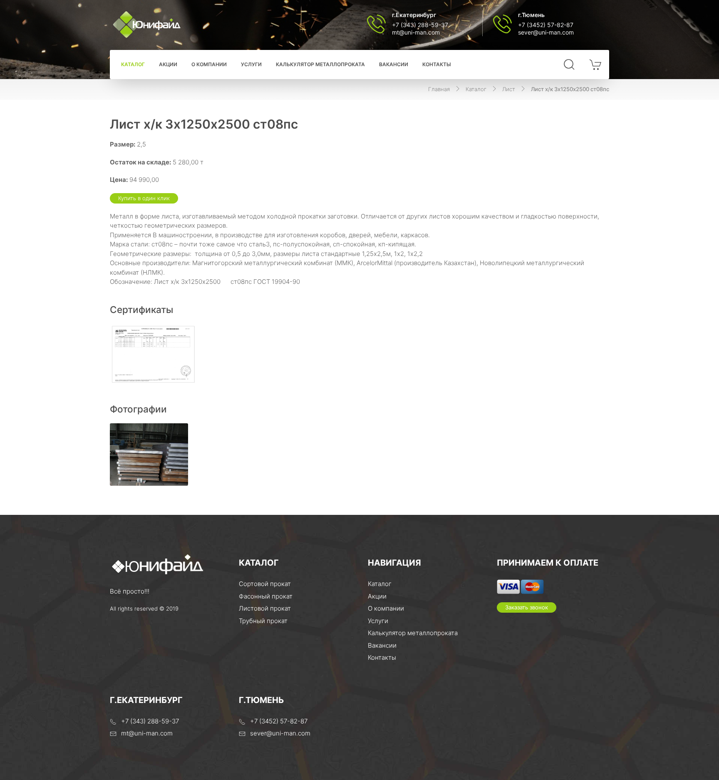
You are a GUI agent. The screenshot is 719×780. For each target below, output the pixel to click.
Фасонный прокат (266, 596)
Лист (508, 89)
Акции (168, 64)
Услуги (251, 64)
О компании (209, 64)
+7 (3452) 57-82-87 (545, 24)
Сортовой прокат (265, 584)
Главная (439, 89)
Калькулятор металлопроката (320, 64)
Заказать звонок (526, 607)
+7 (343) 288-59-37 (420, 24)
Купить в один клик (144, 198)
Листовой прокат (265, 608)
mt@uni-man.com (416, 32)
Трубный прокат (263, 621)
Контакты (436, 64)
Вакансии (393, 64)
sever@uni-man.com (546, 32)
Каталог (133, 64)
